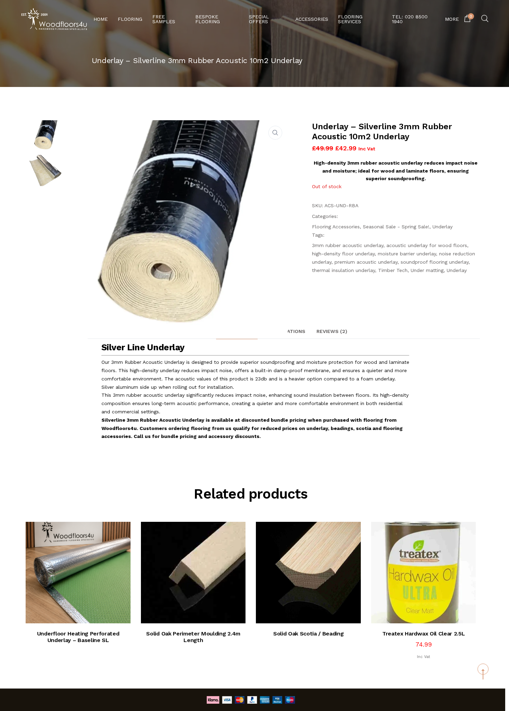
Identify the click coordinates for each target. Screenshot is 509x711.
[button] (275, 133)
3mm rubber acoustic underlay (347, 245)
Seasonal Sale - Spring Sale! (396, 226)
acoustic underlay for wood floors (426, 245)
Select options (430, 609)
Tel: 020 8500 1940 (410, 19)
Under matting (427, 270)
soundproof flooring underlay (434, 262)
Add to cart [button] (84, 609)
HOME (100, 19)
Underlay (442, 226)
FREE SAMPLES (163, 19)
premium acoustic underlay (366, 262)
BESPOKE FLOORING (207, 19)
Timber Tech (393, 270)
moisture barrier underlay (407, 253)
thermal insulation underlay (343, 270)
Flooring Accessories (336, 226)
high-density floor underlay (343, 253)
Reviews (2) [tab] (331, 331)
